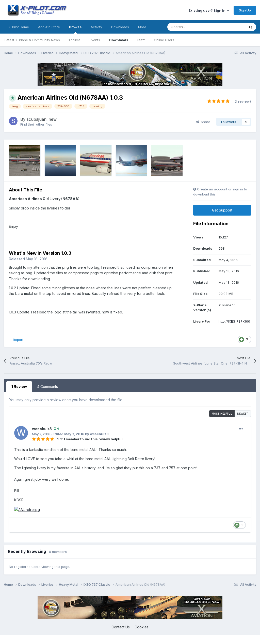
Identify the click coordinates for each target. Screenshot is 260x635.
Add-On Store (49, 27)
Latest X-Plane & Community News (32, 40)
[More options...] (241, 429)
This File (231, 27)
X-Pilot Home (18, 27)
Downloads (118, 40)
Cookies (142, 627)
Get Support (222, 210)
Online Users (164, 40)
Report (18, 340)
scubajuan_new (42, 119)
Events (95, 40)
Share (204, 122)
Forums (74, 40)
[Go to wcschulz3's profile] (21, 433)
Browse (75, 27)
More (142, 27)
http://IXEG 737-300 (234, 321)
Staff (141, 40)
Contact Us (120, 627)
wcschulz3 (42, 429)
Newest (242, 413)
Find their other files (36, 124)
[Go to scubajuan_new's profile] (13, 121)
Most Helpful (222, 413)
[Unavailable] (27, 509)
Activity (96, 27)
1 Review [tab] (19, 386)
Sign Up (245, 10)
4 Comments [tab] (47, 386)
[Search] (250, 27)
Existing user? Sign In (207, 10)
